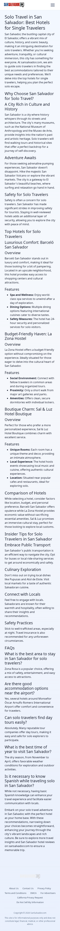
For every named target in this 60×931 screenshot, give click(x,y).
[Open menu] (52, 5)
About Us (13, 888)
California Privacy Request (30, 897)
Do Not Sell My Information (30, 902)
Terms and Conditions (15, 893)
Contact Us (28, 888)
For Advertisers (48, 893)
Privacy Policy (44, 888)
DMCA (33, 893)
